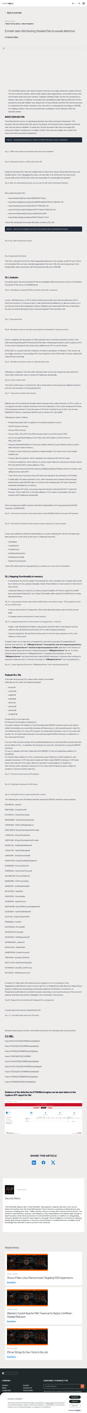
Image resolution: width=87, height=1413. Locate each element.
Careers (5, 1385)
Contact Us (27, 1388)
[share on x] (53, 1162)
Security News (12, 37)
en (73, 3)
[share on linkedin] (34, 1162)
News (4, 1388)
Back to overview (14, 13)
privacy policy (50, 1403)
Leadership (6, 1390)
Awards (26, 1385)
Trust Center (28, 1390)
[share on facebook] (43, 1162)
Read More (11, 1282)
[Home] (8, 4)
